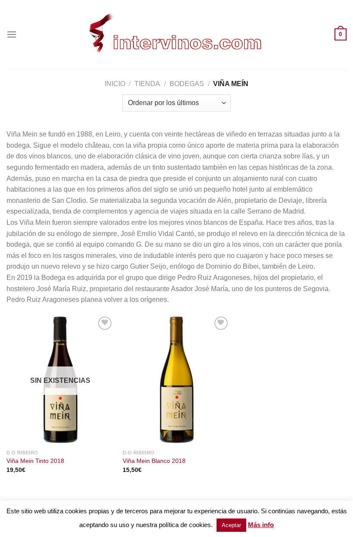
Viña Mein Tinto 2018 (35, 460)
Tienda (147, 83)
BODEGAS (187, 83)
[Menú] (11, 34)
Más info (261, 524)
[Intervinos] (176, 34)
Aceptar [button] (231, 525)
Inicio (115, 83)
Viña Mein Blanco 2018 (154, 460)
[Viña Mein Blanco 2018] (176, 379)
